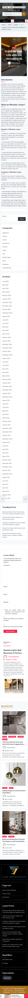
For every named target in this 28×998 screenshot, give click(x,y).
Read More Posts (7, 959)
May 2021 (5, 484)
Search (4, 216)
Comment (7, 565)
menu (4, 21)
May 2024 (5, 369)
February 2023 (6, 421)
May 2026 (5, 285)
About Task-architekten (9, 890)
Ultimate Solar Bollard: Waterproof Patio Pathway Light (12, 518)
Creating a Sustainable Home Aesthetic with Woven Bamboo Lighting (13, 523)
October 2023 (6, 393)
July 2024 (5, 362)
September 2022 (7, 439)
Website (6, 602)
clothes (4, 240)
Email (6, 594)
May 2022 (5, 449)
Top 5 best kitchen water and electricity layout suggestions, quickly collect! (13, 744)
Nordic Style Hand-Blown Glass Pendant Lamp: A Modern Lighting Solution (12, 535)
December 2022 (7, 428)
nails (3, 254)
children (4, 236)
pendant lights (6, 257)
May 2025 (5, 327)
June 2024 (5, 365)
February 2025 (6, 337)
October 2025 (6, 309)
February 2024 (6, 379)
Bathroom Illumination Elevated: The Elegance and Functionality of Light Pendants (13, 841)
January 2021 (6, 498)
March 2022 (5, 456)
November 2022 (7, 432)
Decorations (5, 243)
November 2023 (7, 390)
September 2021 (7, 474)
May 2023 (5, 411)
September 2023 (7, 397)
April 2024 (5, 372)
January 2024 (6, 383)
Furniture (4, 247)
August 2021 (6, 477)
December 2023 (7, 386)
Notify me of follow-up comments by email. (13, 619)
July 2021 (5, 481)
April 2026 (5, 288)
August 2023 (6, 400)
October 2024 (6, 351)
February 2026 (6, 295)
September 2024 (7, 355)
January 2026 (6, 299)
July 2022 (5, 446)
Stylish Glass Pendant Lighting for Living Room (12, 940)
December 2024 (7, 344)
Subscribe (7, 978)
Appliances (5, 233)
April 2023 (5, 414)
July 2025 (5, 320)
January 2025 (6, 341)
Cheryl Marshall (16, 62)
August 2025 (6, 316)
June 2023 (5, 407)
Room (14, 47)
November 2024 (7, 348)
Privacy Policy (6, 893)
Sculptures (5, 264)
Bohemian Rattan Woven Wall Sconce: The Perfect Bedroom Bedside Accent (13, 513)
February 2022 (6, 460)
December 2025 (7, 302)
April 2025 (5, 330)
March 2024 (5, 376)
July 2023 (5, 404)
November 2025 (7, 306)
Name (6, 586)
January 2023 (6, 425)
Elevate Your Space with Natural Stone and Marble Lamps (13, 529)
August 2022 (6, 442)
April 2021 (5, 488)
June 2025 (5, 323)
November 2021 (7, 467)
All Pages (5, 963)
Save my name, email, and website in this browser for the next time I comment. (14, 611)
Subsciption (5, 897)
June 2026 (5, 281)
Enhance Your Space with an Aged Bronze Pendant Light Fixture (12, 945)
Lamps (4, 250)
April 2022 (5, 453)
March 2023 (5, 418)
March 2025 (5, 334)
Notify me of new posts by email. (13, 626)
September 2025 (7, 313)
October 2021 (6, 470)
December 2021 (7, 463)
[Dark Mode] (12, 21)
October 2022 (6, 435)
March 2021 (5, 491)
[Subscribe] (26, 21)
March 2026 (5, 292)
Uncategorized (6, 268)
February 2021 (6, 495)
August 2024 (6, 358)
